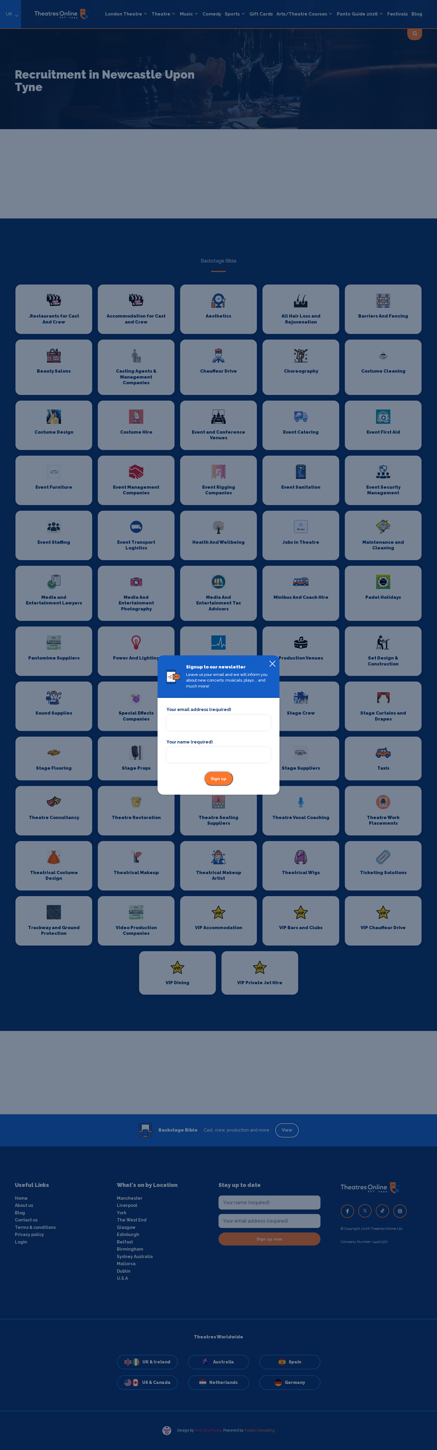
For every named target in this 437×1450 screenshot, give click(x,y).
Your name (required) (189, 742)
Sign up (219, 778)
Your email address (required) (198, 709)
